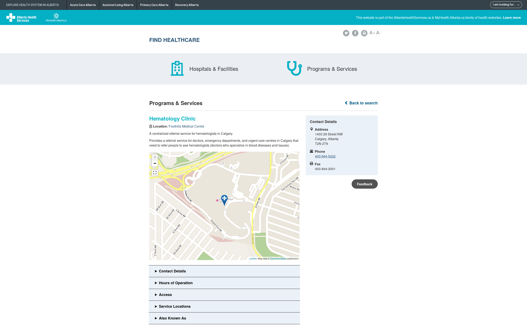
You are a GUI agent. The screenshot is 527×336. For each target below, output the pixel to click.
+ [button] (155, 157)
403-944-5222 (325, 156)
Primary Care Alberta (154, 5)
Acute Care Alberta (83, 5)
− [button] (155, 163)
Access (165, 294)
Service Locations (175, 306)
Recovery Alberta (187, 5)
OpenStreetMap (278, 258)
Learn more (512, 17)
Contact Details (172, 271)
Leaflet (252, 258)
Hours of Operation (176, 282)
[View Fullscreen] (155, 172)
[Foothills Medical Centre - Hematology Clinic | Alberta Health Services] (224, 200)
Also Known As (172, 318)
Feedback (364, 184)
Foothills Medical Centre (186, 126)
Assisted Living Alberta (118, 5)
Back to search (363, 103)
